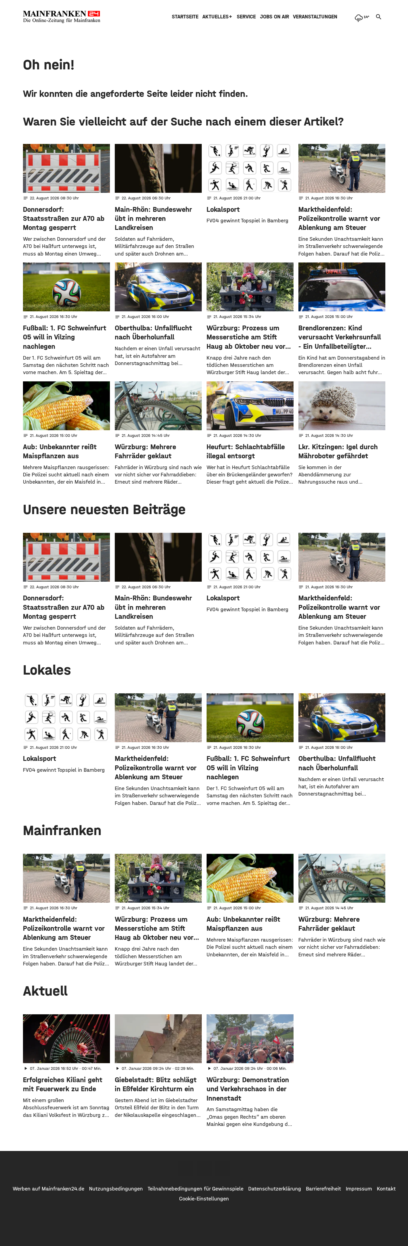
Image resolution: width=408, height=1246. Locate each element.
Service (246, 17)
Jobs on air (274, 17)
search (378, 17)
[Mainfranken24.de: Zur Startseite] (61, 17)
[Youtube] (222, 1168)
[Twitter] (204, 1168)
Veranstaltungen (315, 17)
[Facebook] (185, 1168)
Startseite (185, 17)
